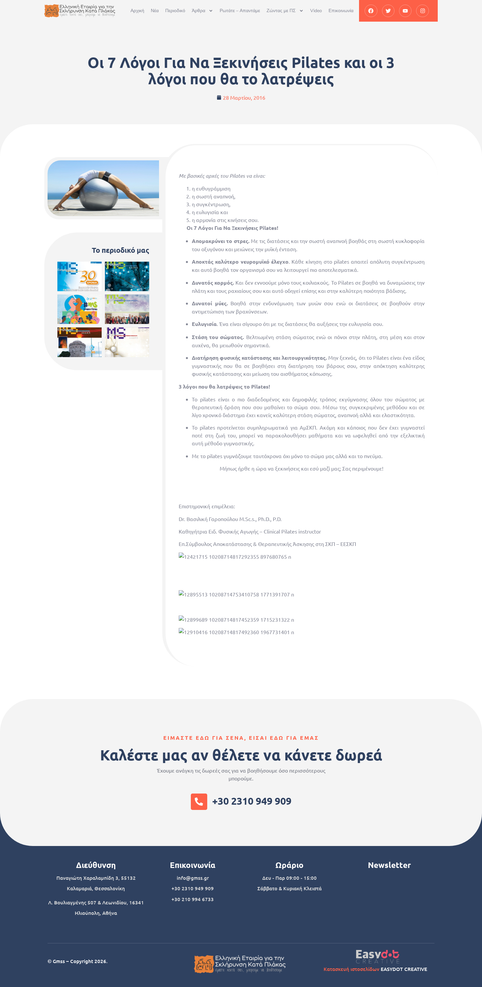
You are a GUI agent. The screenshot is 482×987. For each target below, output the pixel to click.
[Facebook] (371, 11)
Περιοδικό (175, 11)
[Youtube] (405, 11)
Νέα (155, 11)
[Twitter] (388, 11)
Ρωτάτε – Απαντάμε (240, 11)
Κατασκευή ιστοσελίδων (351, 969)
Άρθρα (198, 11)
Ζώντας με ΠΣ (281, 11)
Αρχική (137, 11)
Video (316, 11)
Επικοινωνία (341, 11)
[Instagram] (422, 11)
